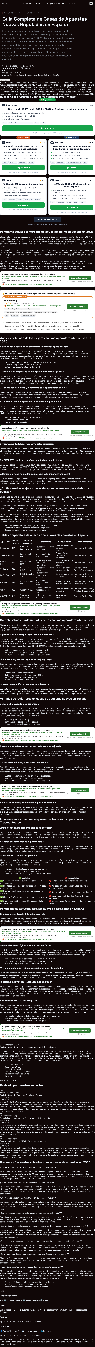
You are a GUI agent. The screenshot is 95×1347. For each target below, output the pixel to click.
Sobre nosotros (7, 1310)
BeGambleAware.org (60, 224)
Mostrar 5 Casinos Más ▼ (47, 219)
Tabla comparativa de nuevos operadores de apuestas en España (36, 87)
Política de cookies (45, 1310)
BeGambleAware (31, 1300)
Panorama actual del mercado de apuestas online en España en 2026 (31, 82)
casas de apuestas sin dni (77, 1009)
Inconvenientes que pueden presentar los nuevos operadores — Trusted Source (35, 92)
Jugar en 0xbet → (80, 432)
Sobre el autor (20, 1310)
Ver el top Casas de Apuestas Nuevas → (20, 66)
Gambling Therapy (13, 1300)
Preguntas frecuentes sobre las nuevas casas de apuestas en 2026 (65, 94)
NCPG (44, 1300)
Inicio (24, 3)
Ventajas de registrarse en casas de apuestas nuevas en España (62, 89)
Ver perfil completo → (9, 1080)
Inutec (5, 3)
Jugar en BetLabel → (80, 607)
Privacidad (31, 1310)
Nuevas (72, 3)
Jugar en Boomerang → (80, 278)
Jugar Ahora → (47, 128)
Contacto (4, 1312)
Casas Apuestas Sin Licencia (55, 3)
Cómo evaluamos (62, 1310)
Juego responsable (78, 1310)
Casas (79, 497)
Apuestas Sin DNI (34, 3)
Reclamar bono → (77, 307)
